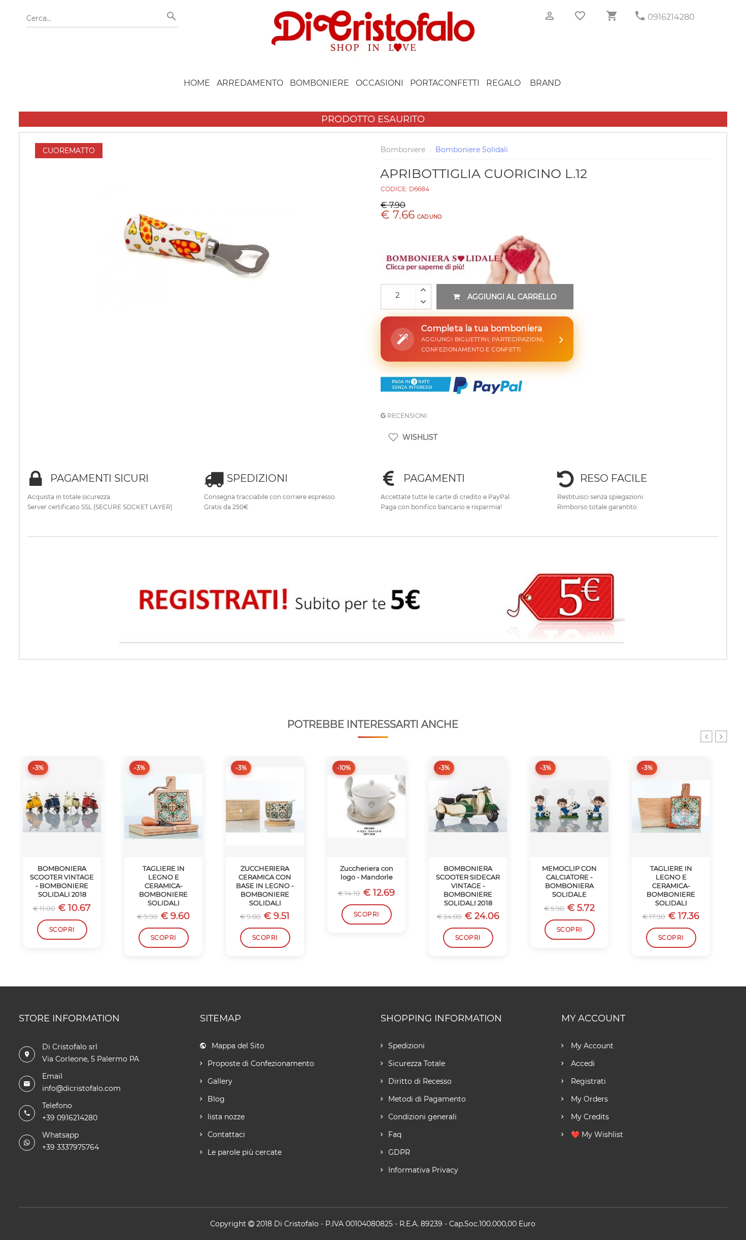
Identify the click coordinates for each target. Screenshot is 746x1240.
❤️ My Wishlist (596, 1134)
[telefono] (640, 16)
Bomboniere (319, 83)
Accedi (582, 1063)
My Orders (588, 1099)
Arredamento (250, 83)
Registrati (587, 1081)
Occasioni (379, 83)
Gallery (220, 1081)
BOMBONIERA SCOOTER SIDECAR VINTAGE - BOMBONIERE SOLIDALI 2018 (468, 885)
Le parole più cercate (245, 1152)
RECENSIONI (406, 415)
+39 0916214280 (69, 1117)
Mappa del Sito (238, 1045)
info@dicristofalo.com (81, 1088)
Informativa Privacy (423, 1170)
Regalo (503, 83)
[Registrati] (373, 602)
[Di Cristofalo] (373, 14)
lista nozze (226, 1116)
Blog (216, 1099)
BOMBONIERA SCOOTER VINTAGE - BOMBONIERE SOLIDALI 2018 (62, 881)
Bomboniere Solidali (471, 149)
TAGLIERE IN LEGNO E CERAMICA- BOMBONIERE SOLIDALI (163, 885)
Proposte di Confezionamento (261, 1063)
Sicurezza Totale (416, 1063)
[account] (550, 16)
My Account (591, 1045)
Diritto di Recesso (420, 1081)
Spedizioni (406, 1045)
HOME (197, 83)
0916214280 (671, 17)
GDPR (399, 1152)
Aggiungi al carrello (512, 296)
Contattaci (226, 1134)
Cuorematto (69, 150)
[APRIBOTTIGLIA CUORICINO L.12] (200, 148)
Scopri (62, 929)
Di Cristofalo (296, 1223)
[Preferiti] (580, 16)
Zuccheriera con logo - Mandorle (366, 872)
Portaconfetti (445, 83)
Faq (394, 1134)
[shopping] (611, 16)
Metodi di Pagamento (427, 1099)
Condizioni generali (422, 1116)
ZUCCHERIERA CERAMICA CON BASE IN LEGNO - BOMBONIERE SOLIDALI (265, 885)
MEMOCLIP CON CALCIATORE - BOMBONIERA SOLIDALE (569, 881)
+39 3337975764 (70, 1147)
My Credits (589, 1116)
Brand (545, 83)
